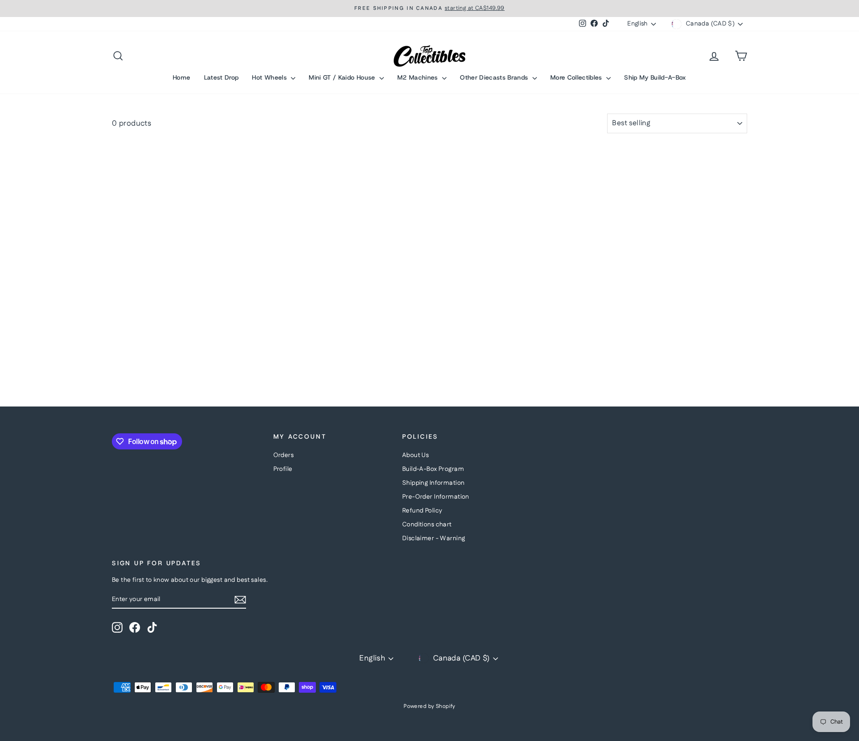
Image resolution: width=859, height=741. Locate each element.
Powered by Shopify (429, 706)
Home (181, 77)
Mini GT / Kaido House (343, 77)
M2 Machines (418, 77)
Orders (283, 455)
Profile (283, 469)
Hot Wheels (270, 77)
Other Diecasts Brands (495, 77)
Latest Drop (221, 77)
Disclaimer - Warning (433, 538)
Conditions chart (427, 524)
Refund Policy (422, 510)
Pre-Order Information (435, 496)
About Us (415, 455)
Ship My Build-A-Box (655, 77)
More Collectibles (577, 77)
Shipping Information (433, 482)
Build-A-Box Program (433, 469)
